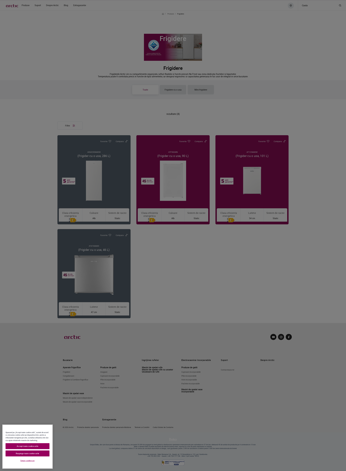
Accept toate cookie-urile (27, 446)
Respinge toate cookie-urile (27, 453)
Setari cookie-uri (27, 460)
